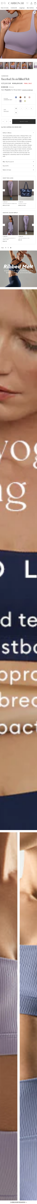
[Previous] (4, 190)
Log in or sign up (27, 90)
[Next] (33, 190)
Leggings (22, 8)
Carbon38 (14, 8)
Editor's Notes (7, 132)
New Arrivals (4, 8)
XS (16, 108)
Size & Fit (6, 165)
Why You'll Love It (8, 161)
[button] (18, 1202)
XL (16, 112)
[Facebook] (5, 247)
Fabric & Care (7, 170)
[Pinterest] (10, 247)
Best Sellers (30, 8)
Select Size (24, 121)
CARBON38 (4, 76)
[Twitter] (8, 247)
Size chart (6, 111)
